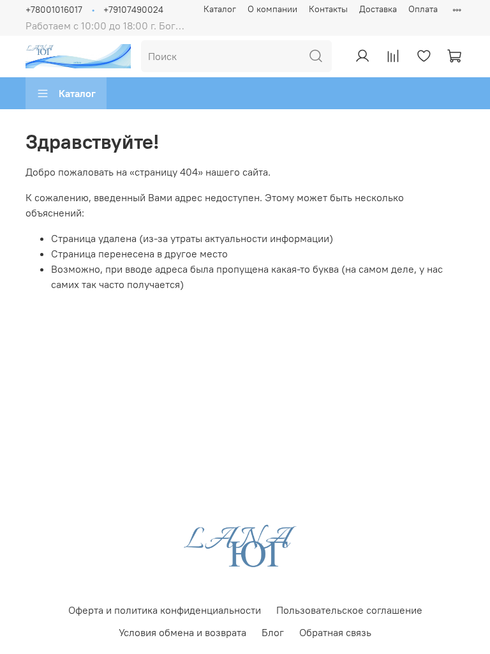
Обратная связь (335, 632)
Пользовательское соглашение (349, 610)
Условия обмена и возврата (182, 632)
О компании (272, 9)
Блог (273, 632)
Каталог (220, 9)
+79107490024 (133, 9)
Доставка (378, 9)
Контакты (328, 9)
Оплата (423, 9)
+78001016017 (54, 9)
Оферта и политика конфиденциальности (164, 610)
